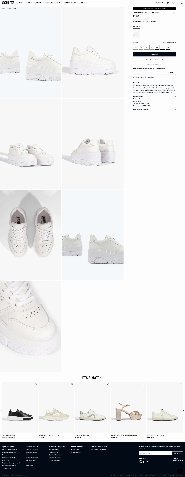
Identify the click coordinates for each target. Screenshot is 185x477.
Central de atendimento (9, 449)
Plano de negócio (31, 452)
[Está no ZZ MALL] (178, 460)
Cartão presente (31, 460)
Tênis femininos (53, 452)
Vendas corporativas (32, 457)
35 (146, 47)
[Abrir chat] (180, 471)
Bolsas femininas (54, 449)
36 (152, 47)
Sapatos (9, 8)
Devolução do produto (9, 457)
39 (168, 47)
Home (3, 8)
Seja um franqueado (32, 449)
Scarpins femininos (54, 457)
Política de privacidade (9, 465)
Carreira (28, 455)
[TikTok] (143, 461)
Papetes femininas (54, 460)
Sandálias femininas (55, 455)
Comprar (154, 54)
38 (162, 47)
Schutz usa (29, 465)
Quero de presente (154, 64)
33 (135, 47)
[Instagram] (140, 461)
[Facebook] (146, 461)
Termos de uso (6, 468)
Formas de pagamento (9, 452)
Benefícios (5, 460)
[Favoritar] (174, 12)
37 (157, 47)
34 (141, 47)
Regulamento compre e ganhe (11, 463)
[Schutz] (8, 2)
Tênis (14, 8)
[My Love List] (177, 3)
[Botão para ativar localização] (168, 3)
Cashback (29, 463)
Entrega (4, 455)
